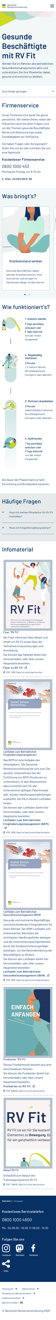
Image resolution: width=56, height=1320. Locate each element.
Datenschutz (28, 1288)
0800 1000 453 (15, 166)
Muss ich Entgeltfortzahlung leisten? (30, 527)
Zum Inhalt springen (14, 91)
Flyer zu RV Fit (13, 667)
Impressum (8, 1288)
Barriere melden (10, 1302)
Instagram (6, 1255)
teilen (6, 1271)
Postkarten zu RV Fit (17, 1086)
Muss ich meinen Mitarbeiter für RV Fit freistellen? (31, 514)
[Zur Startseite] (14, 6)
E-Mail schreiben (15, 179)
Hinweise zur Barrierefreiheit (17, 1293)
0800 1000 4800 (17, 1219)
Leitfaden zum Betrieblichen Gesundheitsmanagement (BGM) (24, 973)
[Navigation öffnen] (52, 6)
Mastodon (20, 1255)
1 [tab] (25, 294)
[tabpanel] (26, 249)
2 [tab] (29, 294)
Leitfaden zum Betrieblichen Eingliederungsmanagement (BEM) (26, 822)
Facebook (33, 1255)
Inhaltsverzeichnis (11, 1298)
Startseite (6, 1201)
